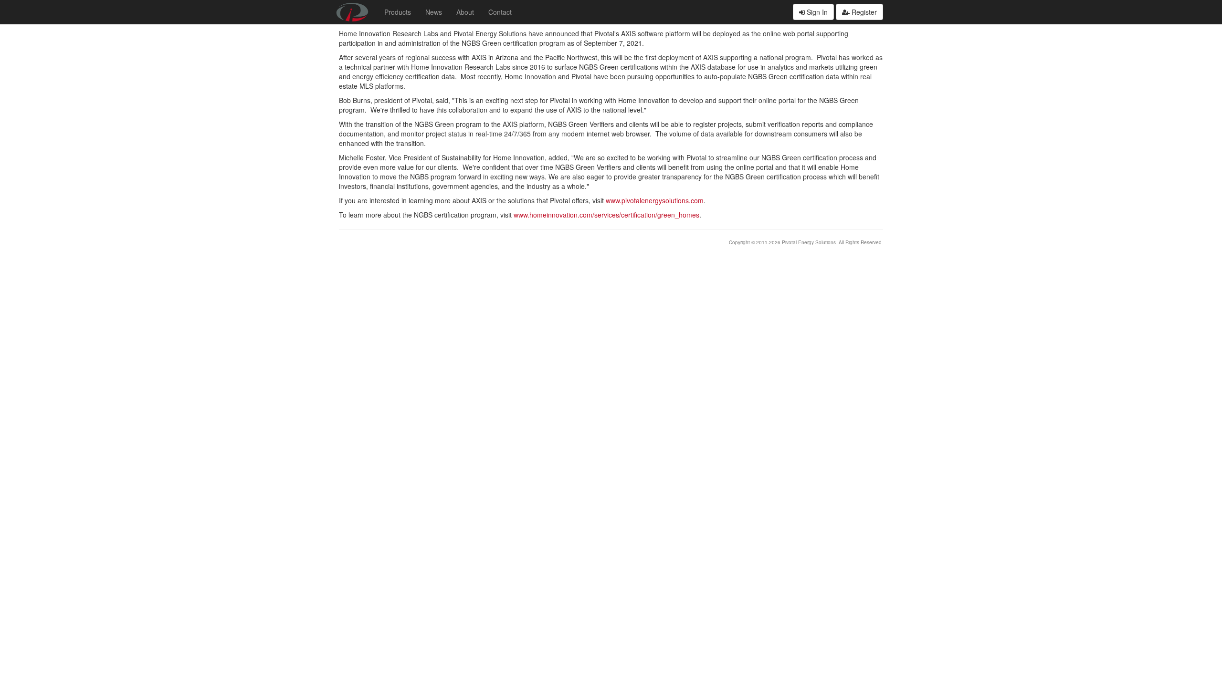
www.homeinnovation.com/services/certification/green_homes (606, 214)
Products (397, 12)
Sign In (816, 12)
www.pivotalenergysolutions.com (655, 200)
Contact (500, 12)
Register (863, 12)
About (465, 12)
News (433, 12)
